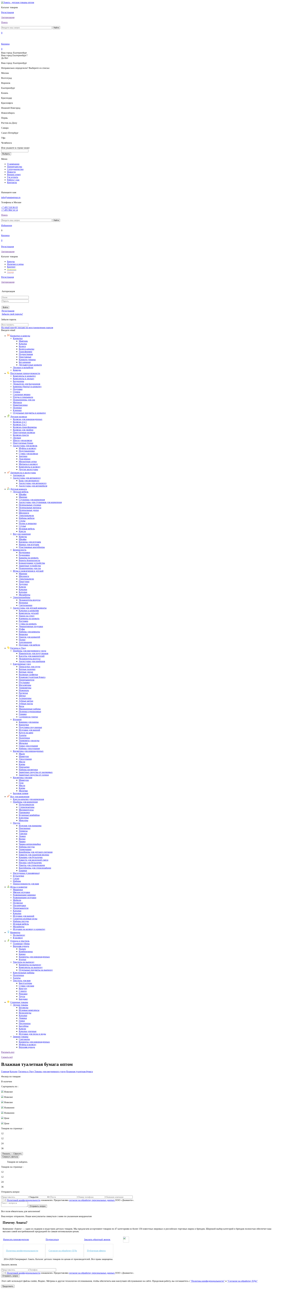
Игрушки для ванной (29, 730)
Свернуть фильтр (10, 1157)
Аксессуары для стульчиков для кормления (40, 502)
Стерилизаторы (26, 807)
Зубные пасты (26, 703)
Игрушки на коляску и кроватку (29, 929)
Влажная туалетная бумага (32, 677)
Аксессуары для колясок (25, 445)
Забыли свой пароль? (12, 314)
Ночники (23, 602)
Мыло (22, 753)
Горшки (23, 714)
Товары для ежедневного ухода (50, 1071)
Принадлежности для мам (26, 883)
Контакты (12, 182)
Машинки (18, 889)
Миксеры (23, 820)
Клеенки (17, 410)
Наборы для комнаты (29, 631)
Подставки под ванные (30, 727)
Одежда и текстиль (19, 941)
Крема (22, 764)
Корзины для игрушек (30, 542)
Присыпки (24, 767)
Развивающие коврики (24, 895)
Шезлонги (24, 513)
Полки (22, 639)
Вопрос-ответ (14, 174)
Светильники (25, 605)
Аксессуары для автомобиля (33, 486)
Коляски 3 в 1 (20, 424)
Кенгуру (23, 988)
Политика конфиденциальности (22, 1250)
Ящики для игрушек (29, 544)
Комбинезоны (26, 951)
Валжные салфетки (28, 674)
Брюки (22, 954)
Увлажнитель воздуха (29, 600)
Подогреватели (26, 804)
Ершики (23, 870)
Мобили (17, 900)
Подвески (18, 903)
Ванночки (24, 724)
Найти (56, 28)
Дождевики (24, 459)
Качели (22, 587)
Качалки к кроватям (29, 610)
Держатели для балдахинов (26, 384)
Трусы (22, 996)
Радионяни (24, 555)
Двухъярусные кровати (30, 365)
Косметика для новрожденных (28, 751)
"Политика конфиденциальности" (207, 1281)
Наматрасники (20, 405)
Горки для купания (28, 746)
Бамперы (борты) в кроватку (27, 386)
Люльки (17, 437)
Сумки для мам (26, 986)
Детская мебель (20, 491)
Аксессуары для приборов (32, 661)
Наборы (17, 881)
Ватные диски (26, 672)
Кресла (22, 531)
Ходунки (23, 584)
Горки (22, 1020)
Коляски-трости (21, 435)
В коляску (18, 937)
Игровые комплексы (29, 1010)
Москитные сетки (28, 461)
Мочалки (23, 743)
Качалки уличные (27, 1031)
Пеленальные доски (29, 510)
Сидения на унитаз (28, 717)
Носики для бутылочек (30, 862)
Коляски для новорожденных (27, 419)
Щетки (22, 695)
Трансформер (25, 351)
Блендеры (24, 817)
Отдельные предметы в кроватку (29, 413)
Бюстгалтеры (25, 983)
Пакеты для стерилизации (32, 865)
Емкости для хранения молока (34, 854)
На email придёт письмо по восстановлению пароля (27, 327)
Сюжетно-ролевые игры (25, 918)
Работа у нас (13, 180)
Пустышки (24, 682)
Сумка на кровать (28, 623)
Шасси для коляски (22, 440)
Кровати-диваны (27, 359)
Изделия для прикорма (30, 825)
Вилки (22, 839)
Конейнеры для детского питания (35, 852)
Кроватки (18, 338)
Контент (11, 267)
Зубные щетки (26, 701)
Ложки (22, 836)
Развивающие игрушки (24, 897)
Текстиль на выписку (23, 962)
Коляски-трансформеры (25, 427)
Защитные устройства (30, 565)
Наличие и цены (15, 264)
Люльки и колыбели (23, 367)
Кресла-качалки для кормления (28, 799)
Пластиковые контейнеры (32, 547)
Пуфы (22, 629)
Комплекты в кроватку (24, 376)
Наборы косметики (28, 769)
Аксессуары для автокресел (27, 478)
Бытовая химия (20, 793)
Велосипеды (25, 1013)
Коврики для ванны (29, 722)
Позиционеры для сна (24, 399)
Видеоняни (24, 552)
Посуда (16, 823)
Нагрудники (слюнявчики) (26, 873)
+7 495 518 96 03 (9, 207)
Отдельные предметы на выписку (36, 970)
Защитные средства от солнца (34, 775)
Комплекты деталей (29, 613)
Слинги (23, 991)
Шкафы (22, 494)
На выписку (19, 935)
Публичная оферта (96, 1250)
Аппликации (25, 642)
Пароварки (24, 812)
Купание (17, 719)
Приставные (25, 357)
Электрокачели (26, 515)
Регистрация (7, 12)
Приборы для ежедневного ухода (29, 650)
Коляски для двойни (23, 430)
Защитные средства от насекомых (36, 772)
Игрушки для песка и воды (32, 1034)
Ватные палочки (27, 669)
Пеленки (17, 407)
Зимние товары (20, 1036)
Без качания (25, 362)
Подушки (17, 389)
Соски (16, 878)
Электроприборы (21, 597)
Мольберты (24, 594)
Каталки (23, 592)
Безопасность (19, 550)
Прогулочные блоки (23, 443)
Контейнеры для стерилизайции (35, 868)
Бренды (11, 261)
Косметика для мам (22, 777)
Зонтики (23, 456)
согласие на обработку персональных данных (92, 1200)
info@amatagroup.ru (10, 197)
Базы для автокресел (29, 480)
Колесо (22, 346)
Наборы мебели (27, 518)
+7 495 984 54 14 (9, 210)
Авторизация (7, 17)
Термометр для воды (29, 740)
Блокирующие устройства (32, 563)
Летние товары (20, 1005)
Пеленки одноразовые (30, 711)
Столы (22, 521)
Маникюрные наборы (30, 709)
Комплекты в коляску (29, 467)
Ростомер (23, 621)
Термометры (25, 687)
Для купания (25, 759)
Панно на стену (27, 616)
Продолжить (7, 1286)
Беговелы (23, 1007)
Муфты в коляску (27, 448)
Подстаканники (27, 451)
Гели (21, 783)
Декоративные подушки (31, 626)
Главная (5, 1071)
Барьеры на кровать (28, 557)
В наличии (6, 1081)
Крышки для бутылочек (31, 857)
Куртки (22, 959)
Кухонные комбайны (29, 815)
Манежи (23, 497)
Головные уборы (21, 943)
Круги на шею (26, 732)
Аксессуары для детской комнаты (30, 608)
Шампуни (24, 756)
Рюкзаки (23, 993)
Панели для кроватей (29, 637)
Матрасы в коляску (28, 464)
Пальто (22, 949)
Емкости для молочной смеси (33, 860)
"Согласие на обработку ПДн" (242, 1281)
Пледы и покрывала (23, 397)
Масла (22, 761)
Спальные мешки (21, 394)
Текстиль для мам (22, 980)
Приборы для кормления (25, 802)
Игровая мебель (27, 528)
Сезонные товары (19, 1002)
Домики (23, 1018)
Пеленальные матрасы (30, 507)
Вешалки (23, 634)
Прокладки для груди (29, 666)
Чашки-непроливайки (30, 844)
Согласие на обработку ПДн (63, 1250)
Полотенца (24, 738)
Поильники (24, 828)
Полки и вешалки (28, 523)
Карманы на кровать (29, 618)
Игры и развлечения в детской (28, 571)
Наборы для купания (29, 748)
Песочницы (25, 1023)
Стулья (22, 526)
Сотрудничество (15, 169)
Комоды (17, 370)
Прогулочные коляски (24, 432)
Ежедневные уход (22, 664)
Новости (11, 172)
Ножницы (24, 690)
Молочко (23, 790)
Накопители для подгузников (33, 653)
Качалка (23, 343)
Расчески (23, 693)
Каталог (14, 1071)
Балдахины (18, 381)
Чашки (22, 841)
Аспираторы (25, 698)
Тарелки (23, 833)
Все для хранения (22, 534)
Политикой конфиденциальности (23, 1200)
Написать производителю (16, 1239)
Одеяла (16, 392)
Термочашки (25, 849)
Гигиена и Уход (18, 648)
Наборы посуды (27, 846)
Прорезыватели (26, 680)
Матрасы (17, 402)
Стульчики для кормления (32, 499)
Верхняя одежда (21, 946)
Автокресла (19, 475)
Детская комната (18, 489)
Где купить (12, 177)
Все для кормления (19, 796)
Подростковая (26, 354)
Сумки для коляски (28, 453)
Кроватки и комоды (20, 336)
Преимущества (14, 166)
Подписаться (52, 1239)
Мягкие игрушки (21, 892)
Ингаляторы (25, 685)
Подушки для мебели (29, 645)
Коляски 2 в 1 (20, 422)
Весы (21, 706)
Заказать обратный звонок (97, 1239)
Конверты (15, 932)
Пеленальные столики (30, 505)
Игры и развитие (18, 887)
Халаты (22, 735)
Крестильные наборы (23, 972)
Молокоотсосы (26, 810)
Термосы (23, 831)
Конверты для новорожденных (34, 957)
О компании (13, 164)
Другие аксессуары (28, 469)
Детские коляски (18, 416)
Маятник (23, 341)
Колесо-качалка (26, 349)
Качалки (23, 589)
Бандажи (23, 999)
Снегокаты (24, 1039)
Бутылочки (18, 876)
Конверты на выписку (30, 964)
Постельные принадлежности (25, 373)
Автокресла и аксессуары (23, 472)
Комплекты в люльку (23, 378)
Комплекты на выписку (31, 967)
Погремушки (19, 905)
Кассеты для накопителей (32, 656)
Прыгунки (24, 581)
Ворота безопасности (29, 560)
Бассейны (23, 1026)
